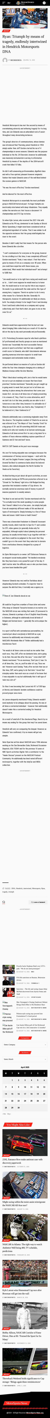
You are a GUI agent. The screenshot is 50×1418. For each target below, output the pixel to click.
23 (19, 1101)
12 (38, 1087)
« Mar (4, 1114)
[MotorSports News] (25, 3)
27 (44, 1101)
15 (12, 1094)
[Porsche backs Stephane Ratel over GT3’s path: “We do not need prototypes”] (9, 969)
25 (31, 1101)
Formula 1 (35, 983)
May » (9, 1114)
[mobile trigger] (4, 2)
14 (6, 1094)
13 (44, 1087)
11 (31, 1087)
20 (44, 1094)
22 (12, 1101)
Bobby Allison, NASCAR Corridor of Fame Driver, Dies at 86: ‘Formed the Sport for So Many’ (21, 1336)
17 (25, 1094)
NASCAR (6, 31)
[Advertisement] (25, 95)
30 (19, 1108)
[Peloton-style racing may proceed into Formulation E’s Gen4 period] (9, 1016)
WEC (32, 972)
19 (38, 1094)
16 (19, 1094)
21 (6, 1101)
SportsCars (36, 997)
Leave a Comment (39, 902)
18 (31, 1094)
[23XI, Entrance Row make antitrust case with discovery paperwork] (25, 1142)
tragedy (5, 892)
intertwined (27, 888)
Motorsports (16, 60)
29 (12, 1108)
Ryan (43, 888)
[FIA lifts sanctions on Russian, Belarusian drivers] (9, 980)
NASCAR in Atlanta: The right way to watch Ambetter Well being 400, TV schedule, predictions (22, 1247)
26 (38, 1101)
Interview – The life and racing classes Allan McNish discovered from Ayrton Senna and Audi (32, 991)
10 (25, 1087)
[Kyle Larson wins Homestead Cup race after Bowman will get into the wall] (25, 1273)
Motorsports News (39, 1008)
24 (25, 1101)
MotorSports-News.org (34, 1413)
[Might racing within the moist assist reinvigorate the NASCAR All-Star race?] (25, 1185)
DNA (13, 888)
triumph (11, 892)
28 (6, 1108)
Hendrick (19, 888)
